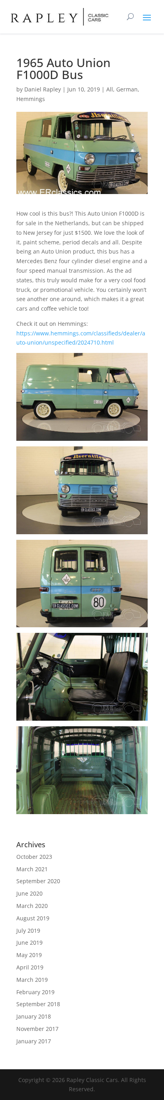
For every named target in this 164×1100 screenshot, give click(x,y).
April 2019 (29, 967)
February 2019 (35, 992)
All (109, 89)
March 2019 (32, 979)
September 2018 (38, 1004)
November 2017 (37, 1029)
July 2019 (28, 930)
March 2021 (32, 869)
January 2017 (33, 1041)
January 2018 (33, 1016)
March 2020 (32, 906)
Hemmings (30, 99)
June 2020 (29, 893)
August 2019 (32, 918)
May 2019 (29, 955)
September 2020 (38, 881)
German (127, 89)
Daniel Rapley (42, 89)
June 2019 (29, 942)
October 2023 (34, 856)
